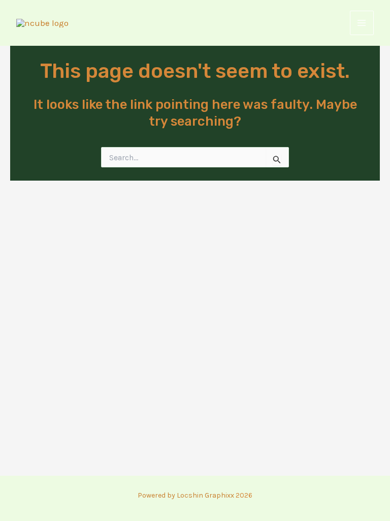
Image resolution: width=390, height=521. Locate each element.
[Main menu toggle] (362, 23)
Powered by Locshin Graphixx (186, 495)
